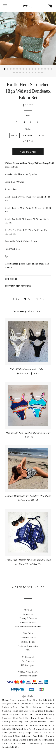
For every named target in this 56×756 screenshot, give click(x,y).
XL (38, 122)
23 (32, 72)
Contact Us (28, 614)
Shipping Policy (28, 637)
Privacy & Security (28, 618)
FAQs (28, 650)
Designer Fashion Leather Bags (17, 703)
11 (35, 69)
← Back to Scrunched (28, 587)
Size (28, 115)
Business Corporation (28, 646)
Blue (14, 135)
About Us (28, 610)
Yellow (28, 141)
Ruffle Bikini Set (43, 714)
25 (38, 72)
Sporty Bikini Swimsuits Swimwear (20, 743)
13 (42, 69)
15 (48, 69)
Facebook (29, 657)
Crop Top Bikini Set (42, 700)
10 (32, 69)
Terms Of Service (28, 622)
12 (38, 69)
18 (17, 72)
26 (42, 72)
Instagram (29, 665)
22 (29, 72)
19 (20, 72)
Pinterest (29, 661)
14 (45, 69)
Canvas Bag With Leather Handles (28, 721)
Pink (41, 135)
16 (51, 69)
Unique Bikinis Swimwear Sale (16, 700)
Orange (28, 135)
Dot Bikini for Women (35, 725)
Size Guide (28, 633)
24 (35, 72)
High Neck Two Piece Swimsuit (28, 729)
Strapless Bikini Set (12, 718)
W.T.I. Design (32, 672)
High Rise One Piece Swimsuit (28, 711)
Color (28, 129)
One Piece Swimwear (31, 707)
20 (23, 72)
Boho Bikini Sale (23, 714)
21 (26, 72)
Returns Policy (28, 642)
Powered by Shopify (28, 675)
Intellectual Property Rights (28, 626)
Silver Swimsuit (22, 736)
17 (14, 72)
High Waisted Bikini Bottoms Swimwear (32, 740)
